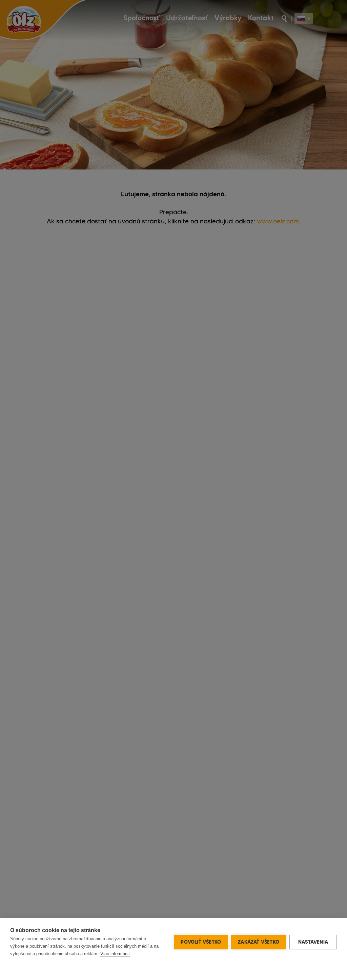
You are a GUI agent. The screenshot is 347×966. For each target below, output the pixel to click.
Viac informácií (115, 953)
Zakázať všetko (258, 942)
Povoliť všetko (201, 942)
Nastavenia (313, 942)
